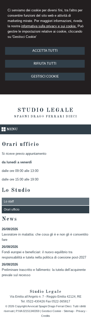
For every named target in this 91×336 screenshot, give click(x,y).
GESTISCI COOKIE (45, 76)
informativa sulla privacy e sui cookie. (49, 26)
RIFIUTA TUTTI (45, 63)
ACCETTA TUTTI (45, 51)
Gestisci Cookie (51, 311)
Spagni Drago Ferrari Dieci (45, 116)
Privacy (80, 311)
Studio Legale (45, 110)
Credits (45, 315)
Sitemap (69, 311)
